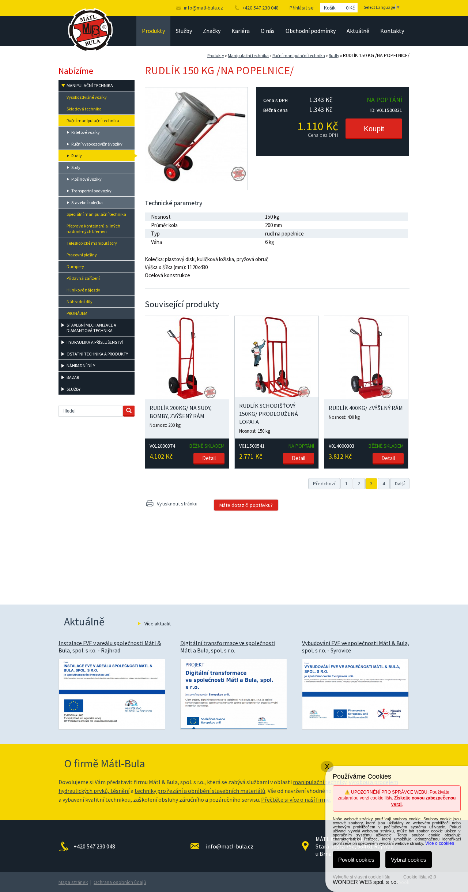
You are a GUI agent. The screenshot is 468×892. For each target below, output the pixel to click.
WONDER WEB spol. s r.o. (365, 882)
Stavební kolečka (87, 202)
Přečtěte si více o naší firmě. (296, 799)
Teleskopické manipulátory (92, 243)
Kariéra (240, 30)
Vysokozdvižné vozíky (87, 97)
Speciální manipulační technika (96, 214)
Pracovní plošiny (82, 254)
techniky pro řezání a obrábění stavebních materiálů (200, 790)
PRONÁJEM (77, 313)
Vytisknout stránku (177, 503)
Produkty (153, 30)
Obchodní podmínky (311, 30)
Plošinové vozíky (86, 179)
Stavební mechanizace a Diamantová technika (91, 327)
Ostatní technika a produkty (97, 354)
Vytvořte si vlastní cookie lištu (361, 877)
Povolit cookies (356, 860)
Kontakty (392, 30)
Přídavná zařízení (83, 278)
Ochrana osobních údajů (120, 882)
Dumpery (75, 266)
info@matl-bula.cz (203, 7)
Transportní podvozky (91, 190)
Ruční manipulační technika (298, 55)
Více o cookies (439, 843)
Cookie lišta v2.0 (419, 877)
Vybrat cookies (408, 860)
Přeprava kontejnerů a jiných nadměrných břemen (93, 228)
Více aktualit (157, 623)
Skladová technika (84, 109)
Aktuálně (358, 30)
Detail (209, 458)
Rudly (334, 55)
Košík (339, 7)
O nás (268, 30)
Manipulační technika (248, 55)
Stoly (75, 167)
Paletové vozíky (85, 132)
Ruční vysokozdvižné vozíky (96, 144)
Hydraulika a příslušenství (95, 342)
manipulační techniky (319, 782)
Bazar (73, 377)
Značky (211, 30)
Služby (184, 30)
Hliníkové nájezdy (83, 290)
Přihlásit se (302, 7)
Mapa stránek (73, 882)
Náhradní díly (80, 301)
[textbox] (90, 411)
